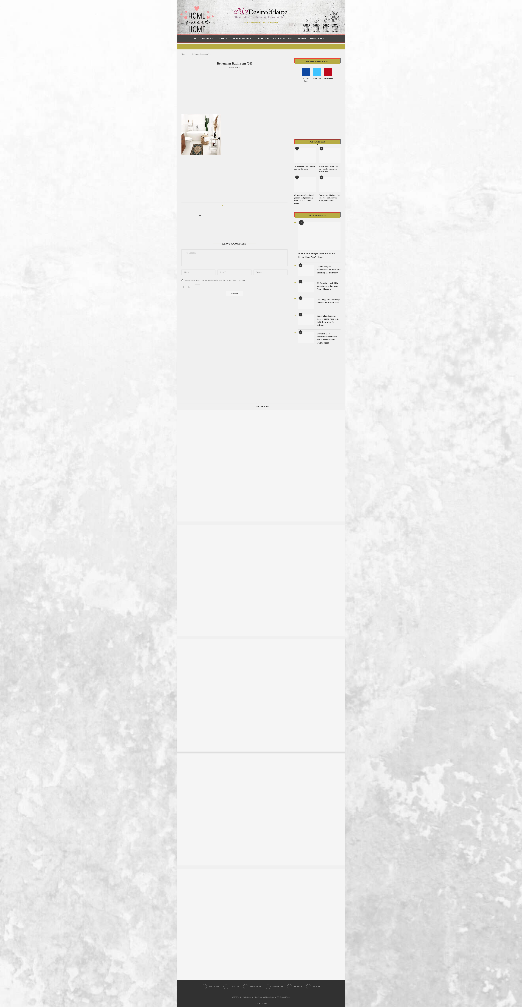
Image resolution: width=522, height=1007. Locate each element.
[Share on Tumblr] (235, 206)
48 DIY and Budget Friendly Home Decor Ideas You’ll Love (316, 255)
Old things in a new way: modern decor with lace (328, 301)
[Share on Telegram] (240, 206)
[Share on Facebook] (227, 206)
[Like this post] (224, 206)
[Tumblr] (267, 28)
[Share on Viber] (242, 206)
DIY (194, 39)
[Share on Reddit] (237, 206)
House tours (263, 39)
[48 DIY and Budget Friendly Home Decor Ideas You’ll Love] (319, 236)
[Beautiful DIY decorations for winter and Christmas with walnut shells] (306, 337)
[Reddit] (270, 28)
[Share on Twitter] (230, 206)
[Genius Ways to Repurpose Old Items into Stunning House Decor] (306, 270)
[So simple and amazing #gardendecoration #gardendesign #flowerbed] (261, 641)
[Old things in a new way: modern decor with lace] (306, 303)
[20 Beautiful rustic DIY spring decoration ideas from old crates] (306, 287)
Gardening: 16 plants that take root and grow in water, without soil (329, 198)
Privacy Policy (317, 39)
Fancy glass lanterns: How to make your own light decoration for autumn (327, 320)
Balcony (302, 39)
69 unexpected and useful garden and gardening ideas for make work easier (304, 199)
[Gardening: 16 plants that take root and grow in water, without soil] (330, 184)
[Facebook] (251, 28)
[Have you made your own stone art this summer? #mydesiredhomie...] (261, 755)
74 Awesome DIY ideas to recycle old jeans (304, 167)
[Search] (327, 39)
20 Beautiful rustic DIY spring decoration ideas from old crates (327, 286)
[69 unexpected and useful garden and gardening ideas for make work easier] (305, 184)
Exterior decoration (243, 39)
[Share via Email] (245, 206)
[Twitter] (255, 28)
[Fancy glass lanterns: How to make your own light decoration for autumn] (306, 319)
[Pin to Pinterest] (232, 206)
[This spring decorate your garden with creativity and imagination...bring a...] (261, 870)
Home (183, 54)
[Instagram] (259, 28)
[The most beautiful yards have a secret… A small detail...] (261, 526)
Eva (238, 67)
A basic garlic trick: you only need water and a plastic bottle (328, 169)
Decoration (207, 39)
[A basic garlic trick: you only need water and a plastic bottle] (330, 155)
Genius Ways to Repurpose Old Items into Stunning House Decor (329, 269)
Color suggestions (282, 39)
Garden (223, 39)
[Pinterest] (263, 28)
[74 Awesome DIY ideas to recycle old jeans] (305, 155)
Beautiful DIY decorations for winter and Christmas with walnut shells (327, 338)
